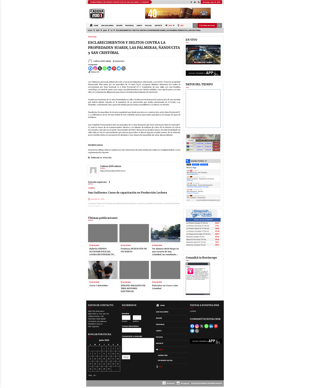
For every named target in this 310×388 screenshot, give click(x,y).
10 (113, 353)
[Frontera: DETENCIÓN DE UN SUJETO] (134, 233)
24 (113, 364)
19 (90, 364)
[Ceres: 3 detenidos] (103, 270)
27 (95, 369)
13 (95, 359)
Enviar (126, 357)
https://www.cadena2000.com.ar (112, 171)
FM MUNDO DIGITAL (165, 360)
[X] (100, 68)
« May (90, 375)
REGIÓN (119, 25)
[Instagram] (95, 68)
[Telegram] (119, 68)
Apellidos (136, 321)
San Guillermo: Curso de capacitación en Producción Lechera (127, 192)
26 (90, 369)
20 (95, 364)
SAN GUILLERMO (107, 25)
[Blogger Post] (123, 68)
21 (99, 364)
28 (99, 369)
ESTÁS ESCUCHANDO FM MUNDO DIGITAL (206, 383)
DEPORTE (158, 25)
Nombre (126, 313)
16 (108, 359)
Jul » (94, 375)
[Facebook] (90, 68)
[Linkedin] (109, 68)
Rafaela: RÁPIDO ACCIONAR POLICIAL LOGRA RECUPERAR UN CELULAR (101, 251)
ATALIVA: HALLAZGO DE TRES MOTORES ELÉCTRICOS (133, 288)
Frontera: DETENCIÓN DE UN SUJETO (134, 250)
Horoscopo (206, 294)
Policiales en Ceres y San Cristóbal (165, 287)
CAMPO (139, 25)
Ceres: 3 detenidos (98, 285)
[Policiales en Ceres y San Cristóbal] (165, 270)
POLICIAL (148, 25)
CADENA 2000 (162, 355)
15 (104, 359)
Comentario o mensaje (132, 336)
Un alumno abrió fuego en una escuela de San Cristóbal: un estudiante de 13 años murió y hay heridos (165, 251)
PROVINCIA (129, 25)
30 (108, 369)
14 (99, 359)
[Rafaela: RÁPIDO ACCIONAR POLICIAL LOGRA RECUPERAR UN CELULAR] (103, 233)
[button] (195, 25)
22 (104, 364)
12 (90, 359)
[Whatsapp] (104, 68)
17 (113, 359)
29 (104, 369)
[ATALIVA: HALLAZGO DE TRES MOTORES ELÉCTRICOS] (134, 270)
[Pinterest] (114, 68)
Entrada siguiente (97, 182)
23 (108, 364)
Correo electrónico (131, 326)
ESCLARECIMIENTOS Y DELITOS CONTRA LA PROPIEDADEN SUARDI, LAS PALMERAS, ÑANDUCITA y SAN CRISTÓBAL (134, 47)
